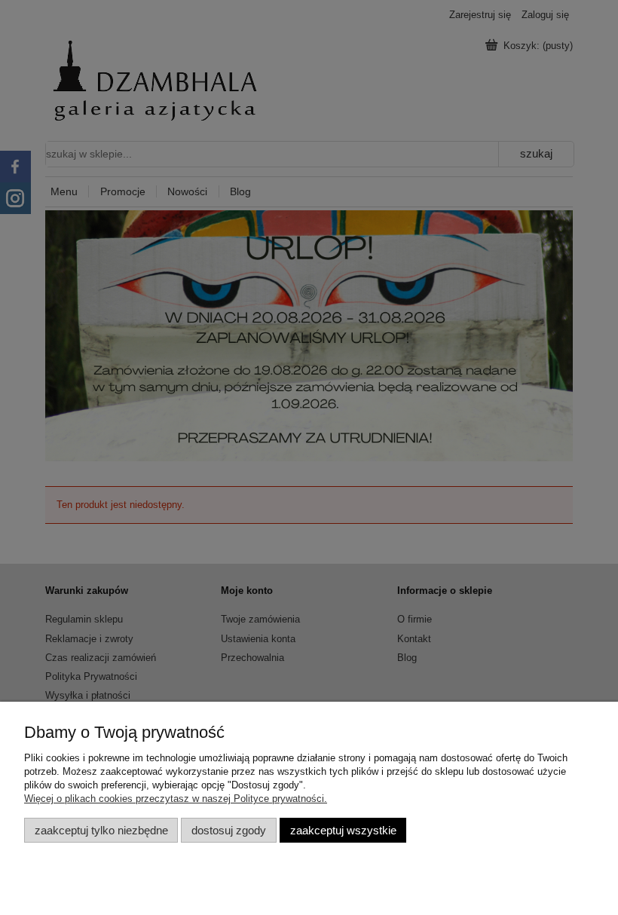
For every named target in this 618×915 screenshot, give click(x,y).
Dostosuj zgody (228, 830)
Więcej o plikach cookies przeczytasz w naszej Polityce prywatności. (175, 798)
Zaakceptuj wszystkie (343, 830)
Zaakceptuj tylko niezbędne (101, 830)
